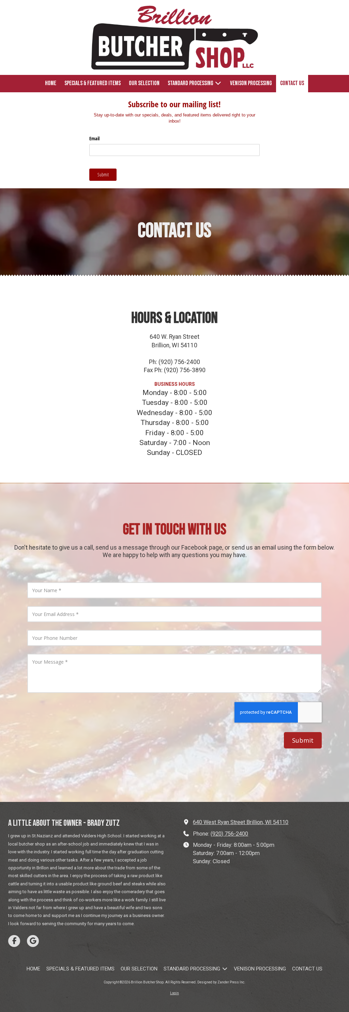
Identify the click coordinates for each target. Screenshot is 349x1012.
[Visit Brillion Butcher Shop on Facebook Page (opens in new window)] (14, 941)
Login (174, 993)
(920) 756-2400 (229, 834)
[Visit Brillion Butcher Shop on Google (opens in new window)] (33, 941)
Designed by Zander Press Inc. (221, 982)
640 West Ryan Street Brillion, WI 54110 (240, 822)
